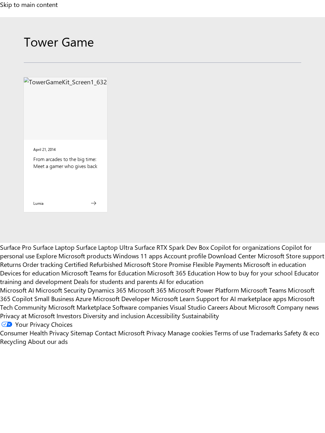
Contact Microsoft (120, 332)
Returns (10, 264)
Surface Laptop (54, 247)
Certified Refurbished (93, 264)
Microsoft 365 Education (181, 272)
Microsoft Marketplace (79, 307)
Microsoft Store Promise (157, 264)
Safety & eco (301, 332)
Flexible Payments (217, 264)
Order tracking (43, 264)
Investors (68, 315)
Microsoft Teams (263, 290)
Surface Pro (15, 247)
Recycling (13, 341)
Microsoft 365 (147, 290)
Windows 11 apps (137, 255)
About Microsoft (252, 307)
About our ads (48, 341)
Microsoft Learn (173, 298)
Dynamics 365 (107, 290)
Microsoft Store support (291, 255)
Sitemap (81, 332)
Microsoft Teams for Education (103, 272)
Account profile (185, 255)
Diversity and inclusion (114, 315)
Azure (83, 298)
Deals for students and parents (115, 281)
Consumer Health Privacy (34, 332)
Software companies (140, 307)
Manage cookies (190, 332)
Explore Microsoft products (73, 255)
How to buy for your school (255, 272)
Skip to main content (29, 4)
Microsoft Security (61, 290)
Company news (298, 307)
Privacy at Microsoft (27, 315)
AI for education (181, 281)
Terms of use (231, 332)
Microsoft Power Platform (203, 290)
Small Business (54, 298)
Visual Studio (188, 307)
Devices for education (30, 272)
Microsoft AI (17, 290)
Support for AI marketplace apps (241, 298)
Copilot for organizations (245, 247)
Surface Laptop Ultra (104, 247)
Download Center (232, 255)
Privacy (157, 332)
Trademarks (266, 332)
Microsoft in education (274, 264)
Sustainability (200, 315)
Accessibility (163, 315)
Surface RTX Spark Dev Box (172, 247)
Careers (218, 307)
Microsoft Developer (121, 298)
